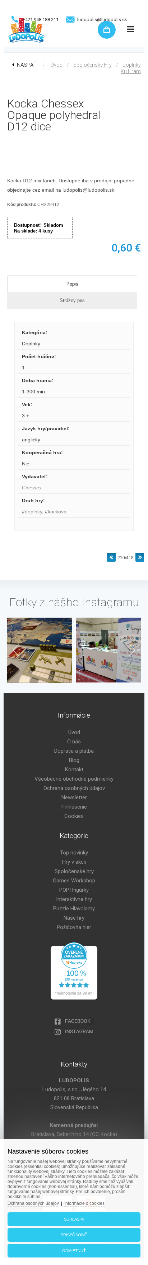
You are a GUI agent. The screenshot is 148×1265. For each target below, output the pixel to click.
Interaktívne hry (74, 899)
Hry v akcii (74, 862)
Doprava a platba (74, 751)
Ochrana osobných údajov (74, 788)
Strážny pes (72, 300)
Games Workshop (74, 880)
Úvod (57, 65)
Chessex (32, 487)
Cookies (74, 816)
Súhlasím (74, 1219)
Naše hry (74, 918)
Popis (72, 284)
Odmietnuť (74, 1251)
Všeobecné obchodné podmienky (74, 779)
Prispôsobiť (74, 1235)
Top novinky (74, 852)
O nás (74, 741)
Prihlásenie (74, 807)
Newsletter (74, 797)
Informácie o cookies (84, 1203)
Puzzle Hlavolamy (74, 908)
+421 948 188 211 (41, 19)
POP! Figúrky (74, 890)
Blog (74, 760)
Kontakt (74, 769)
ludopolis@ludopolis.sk (102, 19)
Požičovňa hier (74, 927)
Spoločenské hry (92, 65)
